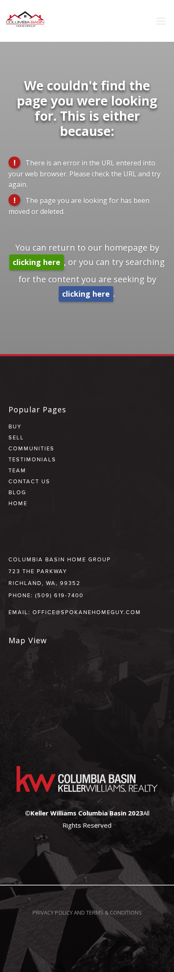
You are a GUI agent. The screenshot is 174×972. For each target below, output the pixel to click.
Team (17, 470)
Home (17, 503)
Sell (16, 437)
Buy (15, 426)
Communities (31, 448)
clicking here (36, 262)
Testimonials (32, 459)
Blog (17, 492)
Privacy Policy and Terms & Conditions (87, 912)
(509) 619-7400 (59, 595)
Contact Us (29, 481)
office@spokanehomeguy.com (87, 612)
